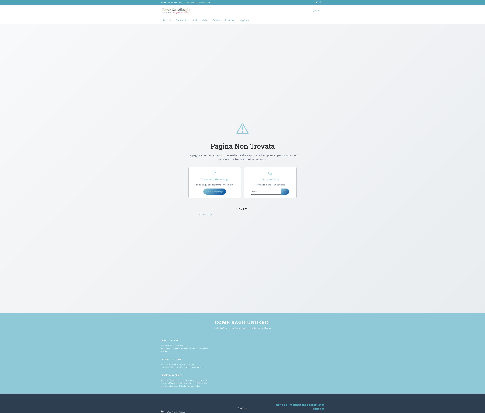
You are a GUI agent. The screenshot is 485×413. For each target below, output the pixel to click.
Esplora (216, 20)
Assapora (229, 20)
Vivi (195, 20)
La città (167, 20)
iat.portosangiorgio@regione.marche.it (195, 2)
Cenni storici (182, 20)
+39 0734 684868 (170, 2)
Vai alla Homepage (214, 191)
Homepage (207, 214)
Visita (204, 20)
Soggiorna (244, 20)
